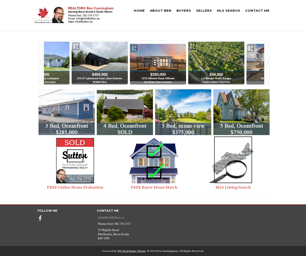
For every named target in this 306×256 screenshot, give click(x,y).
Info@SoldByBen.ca (111, 218)
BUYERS (184, 10)
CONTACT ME (257, 10)
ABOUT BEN (161, 10)
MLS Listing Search (233, 187)
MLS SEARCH (228, 10)
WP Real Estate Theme (132, 251)
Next (266, 63)
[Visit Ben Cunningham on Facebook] (40, 219)
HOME (139, 10)
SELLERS (204, 10)
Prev (41, 63)
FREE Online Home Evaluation (75, 187)
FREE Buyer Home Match (154, 187)
